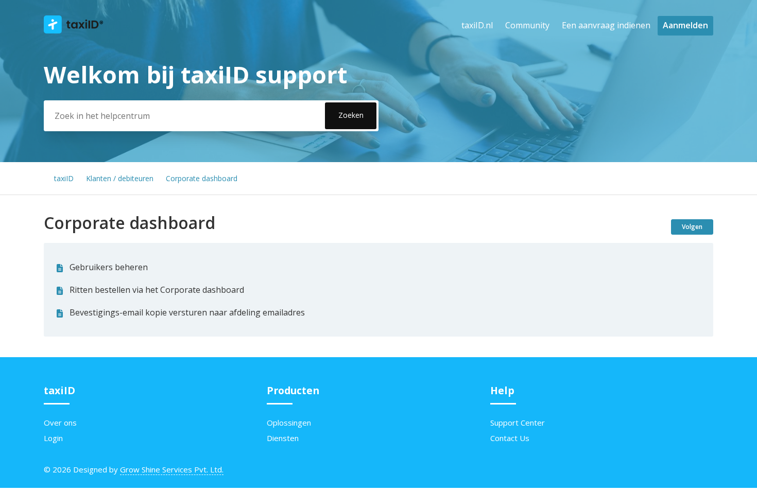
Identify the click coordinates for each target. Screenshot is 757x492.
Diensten (283, 438)
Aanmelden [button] (685, 25)
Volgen (692, 226)
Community (527, 25)
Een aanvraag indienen (606, 25)
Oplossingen (289, 422)
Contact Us (509, 438)
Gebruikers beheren (109, 267)
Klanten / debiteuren (119, 178)
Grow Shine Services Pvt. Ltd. (171, 469)
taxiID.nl (477, 25)
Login (53, 438)
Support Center (517, 422)
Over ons (60, 422)
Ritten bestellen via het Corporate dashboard (157, 289)
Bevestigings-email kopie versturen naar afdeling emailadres (187, 312)
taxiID (64, 178)
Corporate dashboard (201, 178)
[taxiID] (73, 30)
